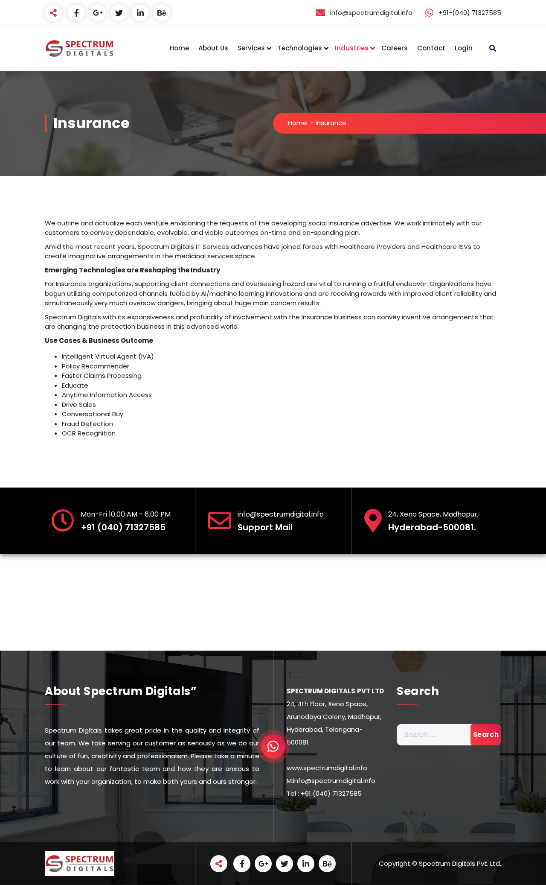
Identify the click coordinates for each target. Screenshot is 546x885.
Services (251, 48)
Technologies (300, 48)
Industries (352, 48)
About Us (213, 48)
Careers (394, 48)
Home (179, 48)
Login (464, 48)
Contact (431, 48)
